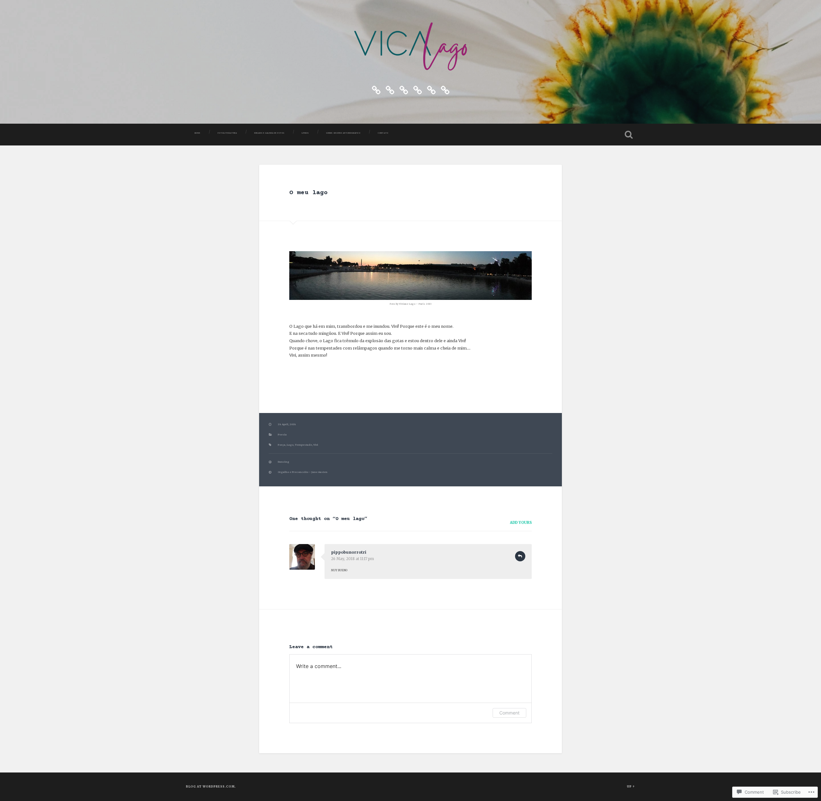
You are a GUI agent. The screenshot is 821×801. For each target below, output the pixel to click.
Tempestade (303, 444)
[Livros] (417, 89)
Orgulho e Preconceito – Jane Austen (302, 472)
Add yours (521, 522)
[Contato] (445, 89)
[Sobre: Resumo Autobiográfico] (431, 89)
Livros (305, 133)
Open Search (628, 134)
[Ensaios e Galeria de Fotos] (404, 89)
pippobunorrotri (348, 552)
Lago (290, 444)
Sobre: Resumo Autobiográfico (343, 133)
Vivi (315, 444)
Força (281, 444)
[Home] (376, 89)
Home (197, 133)
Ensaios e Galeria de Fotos (269, 133)
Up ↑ (631, 786)
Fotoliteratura (227, 133)
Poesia (282, 434)
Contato (383, 133)
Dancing (283, 461)
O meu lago (308, 192)
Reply (520, 556)
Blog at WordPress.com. (211, 786)
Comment (509, 712)
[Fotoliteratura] (390, 89)
